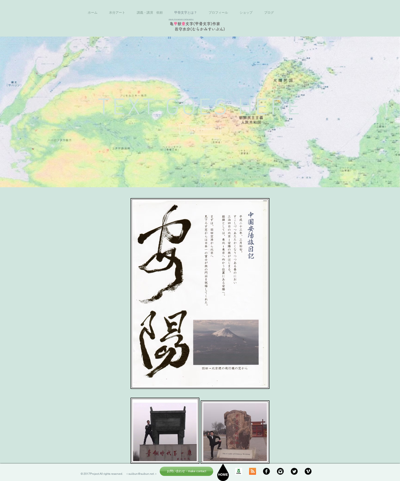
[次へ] (375, 112)
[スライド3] (204, 175)
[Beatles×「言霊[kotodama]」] (252, 471)
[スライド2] (200, 175)
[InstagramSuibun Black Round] (280, 471)
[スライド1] (196, 175)
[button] (200, 129)
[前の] (25, 112)
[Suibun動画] (308, 471)
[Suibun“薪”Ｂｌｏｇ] (238, 471)
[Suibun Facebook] (266, 471)
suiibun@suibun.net (141, 473)
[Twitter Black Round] (294, 471)
